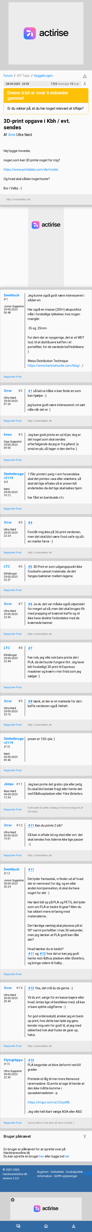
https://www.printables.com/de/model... (32, 169)
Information (44, 1176)
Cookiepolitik (74, 1171)
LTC (7, 566)
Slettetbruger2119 (14, 476)
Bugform (43, 1171)
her (41, 1156)
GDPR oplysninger (65, 1176)
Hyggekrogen (43, 75)
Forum (8, 75)
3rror (11, 135)
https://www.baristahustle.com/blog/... (55, 365)
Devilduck (11, 295)
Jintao (9, 784)
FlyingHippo (13, 1060)
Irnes (8, 435)
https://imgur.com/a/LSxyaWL (49, 1102)
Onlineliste (57, 1171)
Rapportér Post (12, 376)
